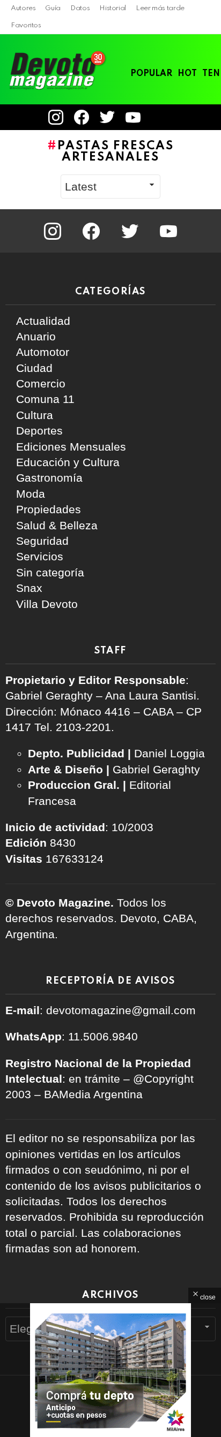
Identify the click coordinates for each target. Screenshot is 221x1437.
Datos (80, 8)
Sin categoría (50, 572)
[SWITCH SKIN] (191, 117)
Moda (30, 494)
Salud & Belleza (57, 525)
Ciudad (34, 368)
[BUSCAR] (209, 117)
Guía (53, 8)
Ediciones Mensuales (71, 446)
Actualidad (43, 321)
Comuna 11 (45, 399)
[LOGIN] (160, 117)
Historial (112, 8)
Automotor (42, 352)
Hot (187, 74)
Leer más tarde (160, 8)
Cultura (34, 415)
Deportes (39, 430)
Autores (23, 8)
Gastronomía (49, 478)
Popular (151, 74)
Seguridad (42, 541)
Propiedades (48, 509)
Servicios (39, 556)
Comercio (40, 383)
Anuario (36, 336)
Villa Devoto (47, 604)
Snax (29, 588)
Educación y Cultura (68, 462)
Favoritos (26, 25)
